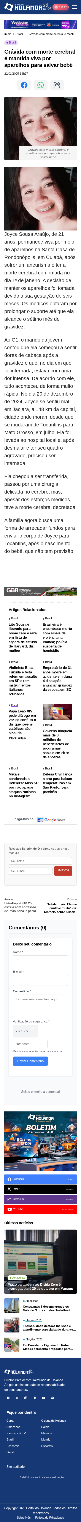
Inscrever (63, 869)
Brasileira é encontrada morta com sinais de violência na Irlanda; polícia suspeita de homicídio (57, 637)
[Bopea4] (27, 7)
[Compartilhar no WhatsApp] (41, 85)
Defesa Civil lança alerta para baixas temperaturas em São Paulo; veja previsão (57, 783)
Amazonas (13, 1427)
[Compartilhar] (57, 85)
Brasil (20, 34)
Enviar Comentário (30, 1061)
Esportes (47, 1446)
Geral (10, 1452)
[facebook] (8, 1398)
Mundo (45, 1439)
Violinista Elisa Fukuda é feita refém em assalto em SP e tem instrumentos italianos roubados (23, 681)
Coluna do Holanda (53, 1420)
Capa (9, 1420)
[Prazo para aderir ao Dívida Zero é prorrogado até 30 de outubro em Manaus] (40, 1262)
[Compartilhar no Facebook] (24, 85)
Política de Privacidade (49, 1517)
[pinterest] (34, 1398)
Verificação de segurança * (31, 1021)
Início (7, 34)
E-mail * (18, 971)
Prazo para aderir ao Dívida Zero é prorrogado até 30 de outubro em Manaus (40, 1286)
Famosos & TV (16, 1433)
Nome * (18, 952)
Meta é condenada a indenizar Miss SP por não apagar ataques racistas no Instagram (23, 785)
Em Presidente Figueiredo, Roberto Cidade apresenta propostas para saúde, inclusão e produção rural (48, 1347)
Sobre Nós (23, 1517)
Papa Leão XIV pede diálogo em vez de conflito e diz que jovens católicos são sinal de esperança (22, 724)
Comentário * (22, 991)
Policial (45, 1427)
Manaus (46, 1433)
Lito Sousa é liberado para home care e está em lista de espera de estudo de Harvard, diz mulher (23, 637)
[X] (17, 1398)
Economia (12, 1446)
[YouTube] (43, 1398)
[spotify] (52, 1398)
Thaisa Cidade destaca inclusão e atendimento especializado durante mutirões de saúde (48, 1327)
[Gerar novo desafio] (32, 1031)
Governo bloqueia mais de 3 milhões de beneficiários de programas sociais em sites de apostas (57, 744)
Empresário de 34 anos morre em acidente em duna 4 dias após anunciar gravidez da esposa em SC (57, 679)
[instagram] (26, 1398)
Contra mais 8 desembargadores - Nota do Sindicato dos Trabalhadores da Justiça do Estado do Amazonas (49, 1308)
